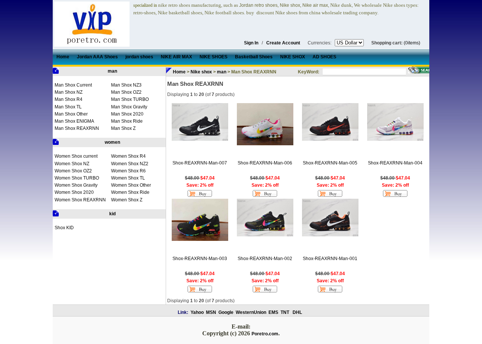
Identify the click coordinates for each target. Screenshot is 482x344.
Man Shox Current (73, 85)
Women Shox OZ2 (73, 171)
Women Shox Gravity (76, 185)
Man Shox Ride (127, 121)
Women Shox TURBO (77, 178)
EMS (273, 312)
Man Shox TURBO (130, 99)
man (112, 71)
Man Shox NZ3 (126, 85)
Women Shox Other (131, 185)
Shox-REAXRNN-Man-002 (265, 258)
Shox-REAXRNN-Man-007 (199, 163)
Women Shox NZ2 (129, 163)
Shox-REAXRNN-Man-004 (395, 163)
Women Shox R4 (128, 156)
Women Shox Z (126, 199)
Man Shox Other (71, 114)
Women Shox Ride (130, 192)
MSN (211, 312)
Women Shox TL (128, 178)
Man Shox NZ (68, 92)
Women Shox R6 (128, 171)
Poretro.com (265, 333)
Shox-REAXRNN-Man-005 (330, 163)
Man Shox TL (68, 107)
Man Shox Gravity (129, 107)
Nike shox (201, 72)
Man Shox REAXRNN (77, 128)
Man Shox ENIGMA (74, 121)
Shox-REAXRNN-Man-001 (330, 258)
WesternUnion (251, 312)
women (112, 142)
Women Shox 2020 (74, 192)
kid (112, 213)
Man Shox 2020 (127, 114)
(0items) (412, 43)
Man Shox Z (123, 128)
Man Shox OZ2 (126, 92)
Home (179, 72)
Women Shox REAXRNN (80, 199)
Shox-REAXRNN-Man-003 (199, 258)
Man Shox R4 (68, 99)
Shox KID (64, 227)
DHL (297, 312)
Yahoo (197, 312)
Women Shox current (76, 156)
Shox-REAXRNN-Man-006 (265, 163)
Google (225, 312)
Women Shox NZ (72, 163)
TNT (285, 312)
